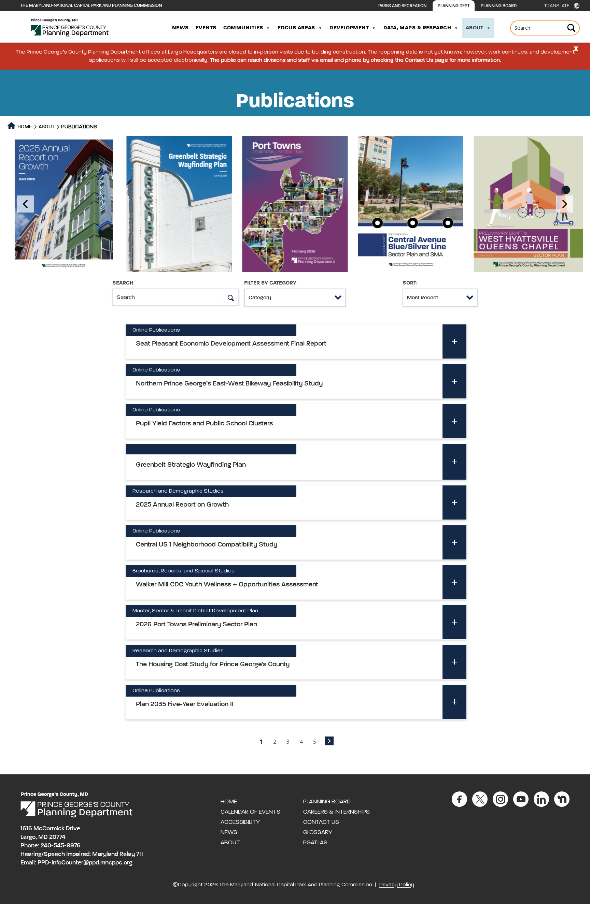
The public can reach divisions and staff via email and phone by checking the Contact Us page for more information (355, 60)
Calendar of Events (250, 812)
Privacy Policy (396, 885)
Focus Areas (296, 28)
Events (206, 28)
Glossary (317, 832)
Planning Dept (453, 6)
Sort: (410, 283)
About (474, 28)
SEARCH (123, 283)
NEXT (329, 741)
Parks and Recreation (402, 6)
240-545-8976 (61, 846)
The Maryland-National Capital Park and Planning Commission (91, 5)
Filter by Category (270, 283)
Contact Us (321, 822)
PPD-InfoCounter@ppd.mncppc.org (85, 863)
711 (139, 854)
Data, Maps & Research (417, 28)
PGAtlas (315, 843)
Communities (243, 28)
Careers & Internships (336, 812)
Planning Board (499, 6)
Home (24, 126)
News (180, 28)
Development (349, 28)
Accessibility (240, 822)
